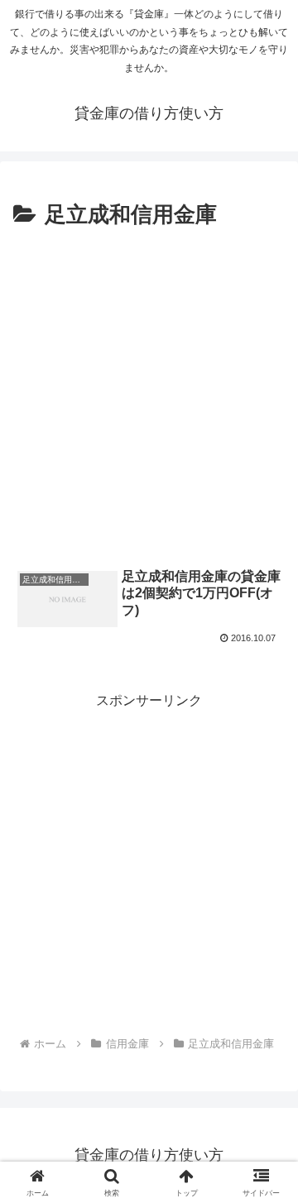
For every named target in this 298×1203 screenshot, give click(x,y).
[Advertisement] (149, 391)
